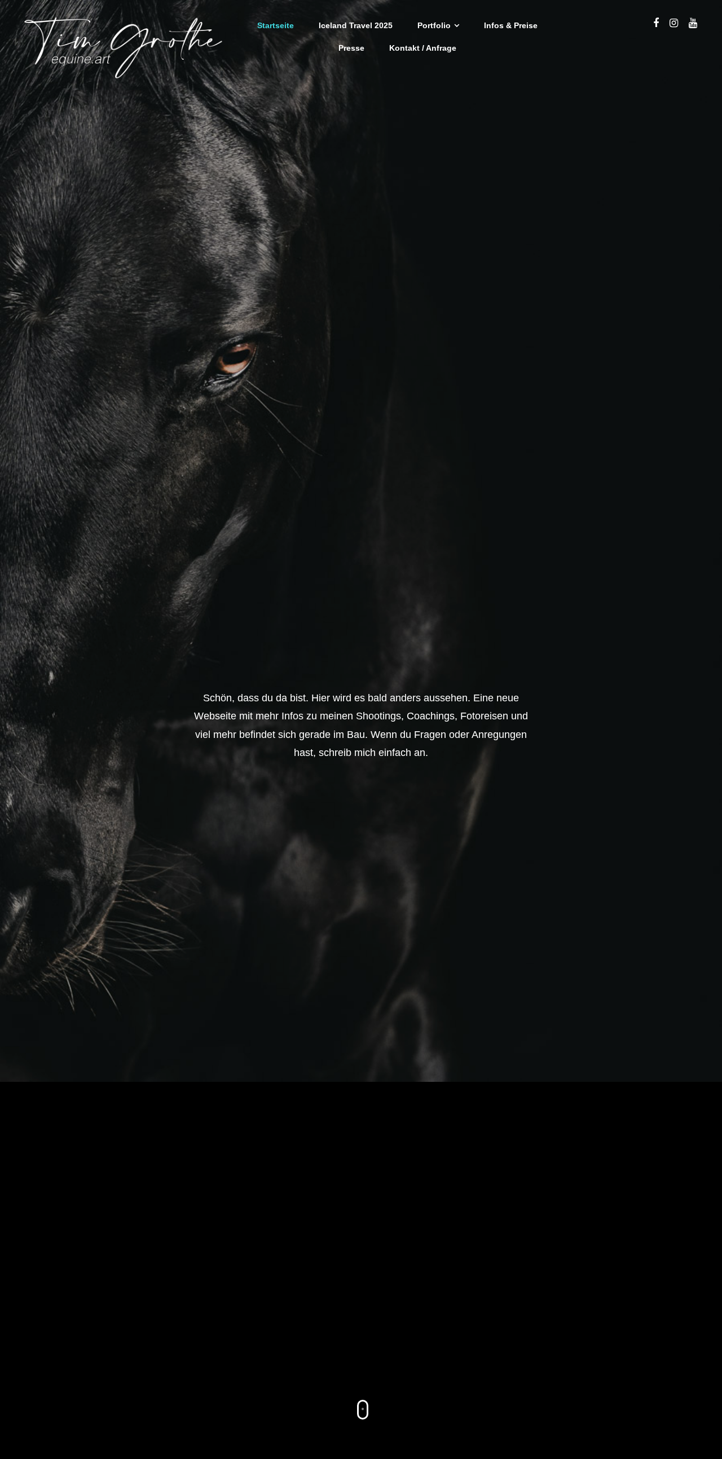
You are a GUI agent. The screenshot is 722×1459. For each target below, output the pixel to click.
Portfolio (434, 25)
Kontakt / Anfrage (422, 47)
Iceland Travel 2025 (356, 25)
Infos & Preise (511, 25)
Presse (351, 47)
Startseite (275, 25)
